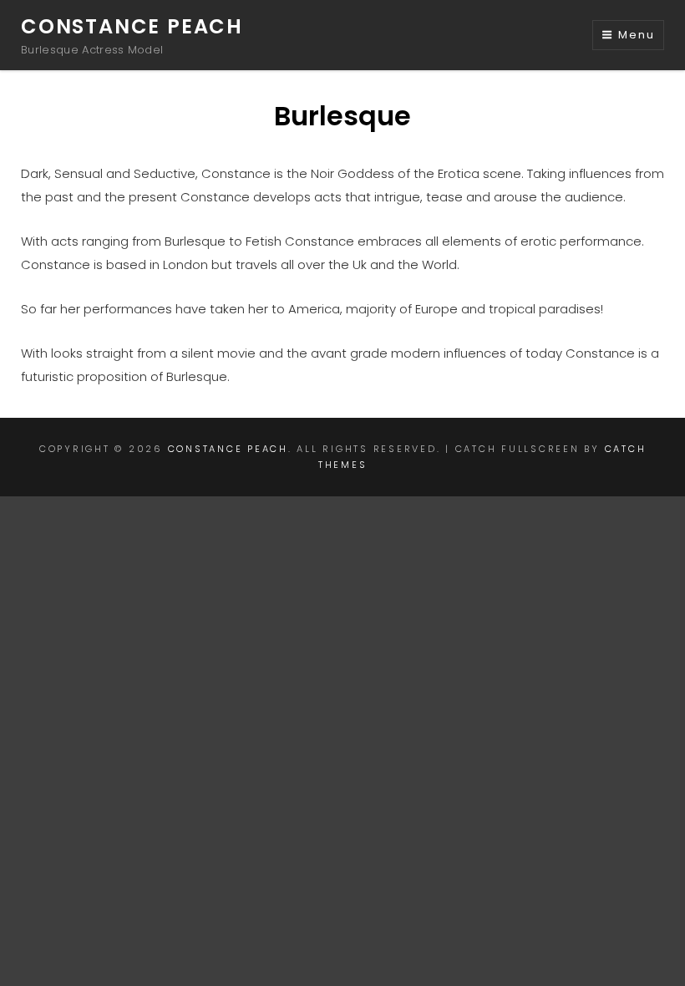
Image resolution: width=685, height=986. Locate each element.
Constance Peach (132, 26)
